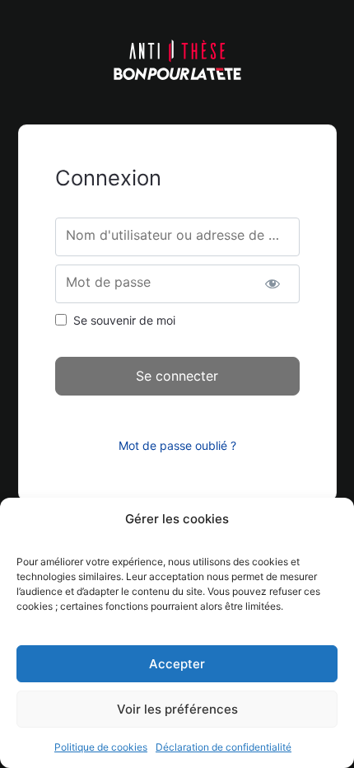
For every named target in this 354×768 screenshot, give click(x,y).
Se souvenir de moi (124, 320)
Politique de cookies (100, 747)
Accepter (177, 664)
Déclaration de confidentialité (223, 747)
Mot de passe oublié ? (177, 445)
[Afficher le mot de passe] (273, 284)
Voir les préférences (177, 709)
